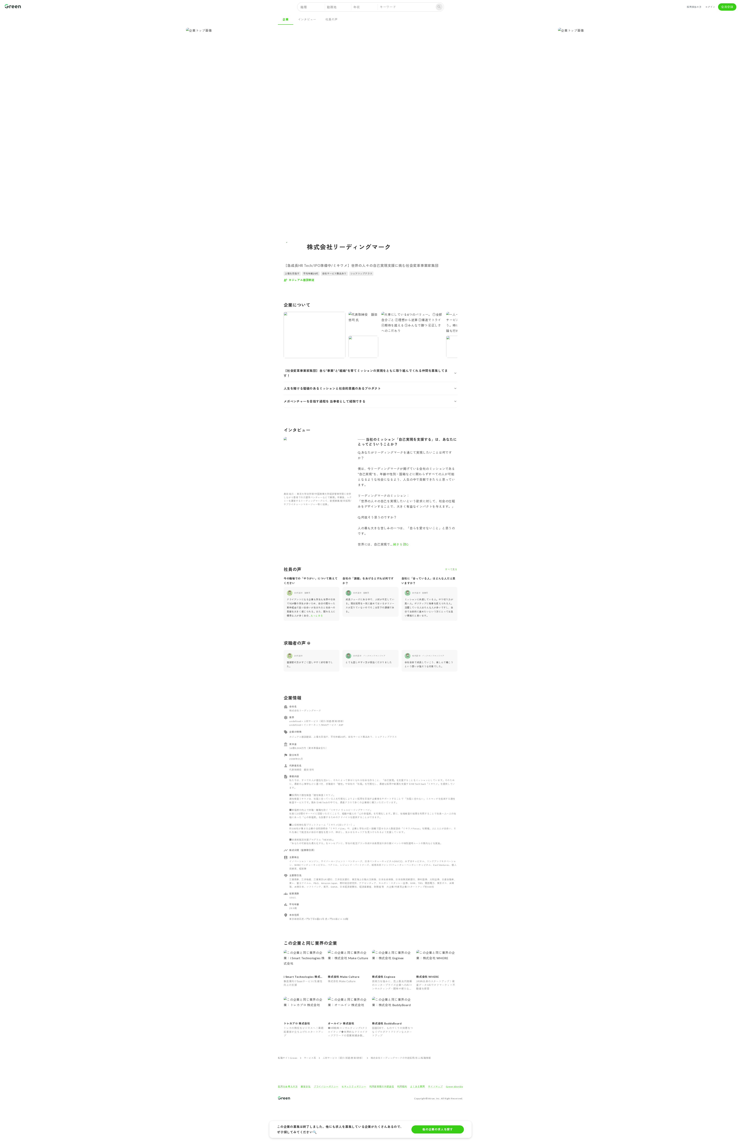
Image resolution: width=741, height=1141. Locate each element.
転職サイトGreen (287, 1057)
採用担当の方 (694, 7)
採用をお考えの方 (288, 1086)
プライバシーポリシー (326, 1086)
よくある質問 (417, 1086)
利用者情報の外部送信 (381, 1086)
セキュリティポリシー (354, 1086)
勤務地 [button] (332, 7)
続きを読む (400, 544)
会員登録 (727, 6)
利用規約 (402, 1086)
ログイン (710, 7)
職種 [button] (303, 7)
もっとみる (317, 615)
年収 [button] (356, 7)
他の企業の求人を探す (437, 1129)
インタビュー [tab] (307, 19)
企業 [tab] (286, 19)
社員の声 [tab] (331, 19)
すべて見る (451, 569)
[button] (370, 373)
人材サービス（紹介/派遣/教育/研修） (343, 1057)
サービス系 (310, 1057)
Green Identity (454, 1086)
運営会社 (305, 1086)
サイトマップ (435, 1086)
